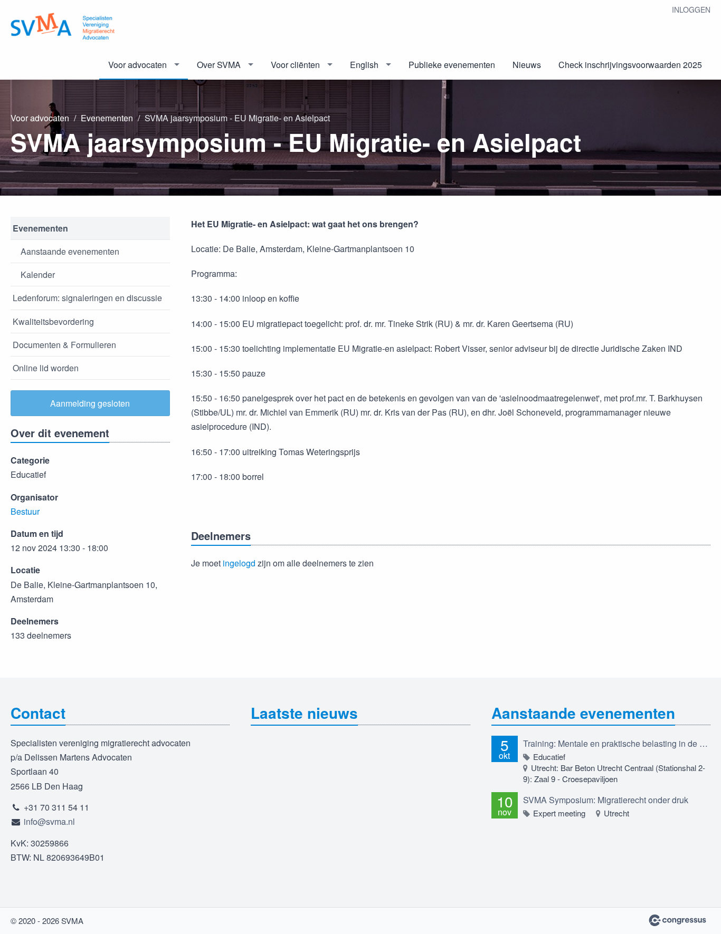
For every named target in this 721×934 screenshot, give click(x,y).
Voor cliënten (295, 65)
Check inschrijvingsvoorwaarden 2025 (630, 65)
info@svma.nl (49, 821)
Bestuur (25, 511)
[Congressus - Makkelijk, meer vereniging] (677, 920)
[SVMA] (63, 25)
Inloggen (691, 9)
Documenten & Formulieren (64, 345)
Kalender (38, 274)
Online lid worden (46, 368)
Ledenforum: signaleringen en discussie (87, 298)
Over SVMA (219, 65)
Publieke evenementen (452, 65)
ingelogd (239, 563)
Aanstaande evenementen (70, 251)
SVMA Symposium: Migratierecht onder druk (605, 800)
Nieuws (527, 65)
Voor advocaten (137, 65)
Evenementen (107, 118)
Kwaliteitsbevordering (53, 321)
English (364, 65)
